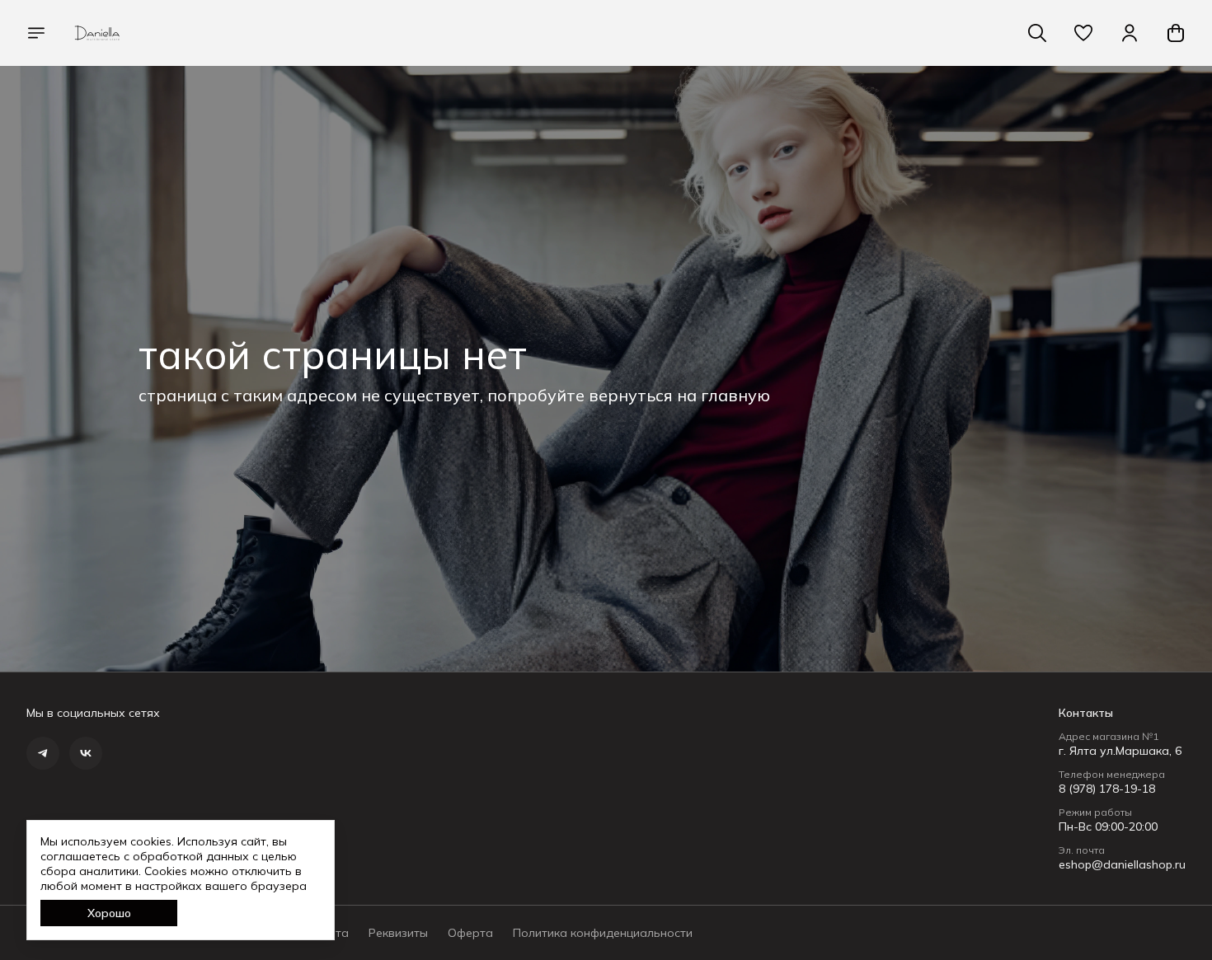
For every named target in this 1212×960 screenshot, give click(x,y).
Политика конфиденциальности (603, 932)
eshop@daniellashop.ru (1122, 864)
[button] (1083, 33)
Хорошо (109, 913)
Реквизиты (398, 932)
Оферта (470, 932)
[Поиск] (1037, 33)
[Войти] (1129, 33)
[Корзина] (1176, 33)
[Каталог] (36, 33)
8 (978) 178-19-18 (1107, 788)
